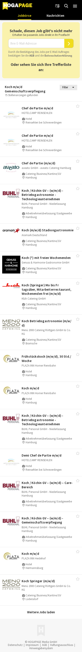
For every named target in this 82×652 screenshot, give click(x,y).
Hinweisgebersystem (41, 648)
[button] (75, 6)
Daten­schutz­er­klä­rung (58, 55)
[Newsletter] (57, 6)
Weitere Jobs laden (41, 612)
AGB (31, 55)
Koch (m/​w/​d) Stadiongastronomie (47, 230)
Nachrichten (55, 15)
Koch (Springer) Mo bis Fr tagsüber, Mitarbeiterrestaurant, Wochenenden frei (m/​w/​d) (46, 289)
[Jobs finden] (66, 6)
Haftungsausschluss (61, 645)
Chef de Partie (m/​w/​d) (38, 163)
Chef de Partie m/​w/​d (37, 108)
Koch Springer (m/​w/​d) (38, 581)
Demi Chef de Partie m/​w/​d (41, 455)
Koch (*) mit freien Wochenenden (46, 258)
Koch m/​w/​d (30, 388)
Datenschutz (15, 645)
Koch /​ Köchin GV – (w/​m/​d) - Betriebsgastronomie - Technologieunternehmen (42, 194)
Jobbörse (24, 15)
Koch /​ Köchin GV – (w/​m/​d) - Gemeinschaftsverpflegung (42, 520)
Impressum (32, 645)
